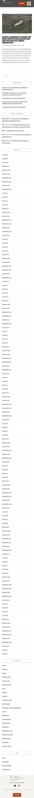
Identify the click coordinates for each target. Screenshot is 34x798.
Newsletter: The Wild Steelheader (11, 707)
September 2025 (7, 189)
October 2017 (6, 546)
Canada (4, 673)
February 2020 (6, 442)
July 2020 (5, 423)
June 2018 (5, 515)
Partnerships (5, 715)
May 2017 (4, 565)
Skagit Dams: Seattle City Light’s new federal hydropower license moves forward (14, 93)
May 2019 (5, 473)
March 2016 (5, 619)
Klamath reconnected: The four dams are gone (15, 142)
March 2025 (5, 208)
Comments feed (6, 765)
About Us (8, 790)
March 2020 (5, 438)
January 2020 (6, 446)
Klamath (4, 692)
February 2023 (6, 304)
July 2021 (4, 377)
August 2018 (5, 507)
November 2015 (6, 634)
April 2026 (5, 162)
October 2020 (6, 411)
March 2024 (5, 254)
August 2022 (5, 327)
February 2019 (6, 484)
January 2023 (6, 308)
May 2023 (5, 292)
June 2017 (5, 561)
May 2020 (5, 431)
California (4, 669)
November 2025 (6, 181)
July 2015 (4, 650)
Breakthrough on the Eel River (15, 130)
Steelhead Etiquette (7, 734)
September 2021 (6, 369)
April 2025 (5, 204)
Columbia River (6, 677)
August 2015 (5, 646)
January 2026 (6, 174)
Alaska (4, 665)
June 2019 (5, 469)
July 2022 (5, 331)
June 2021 (5, 381)
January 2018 (6, 534)
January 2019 (6, 488)
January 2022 (6, 354)
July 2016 (5, 603)
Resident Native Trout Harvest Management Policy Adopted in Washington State (16, 126)
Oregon (4, 711)
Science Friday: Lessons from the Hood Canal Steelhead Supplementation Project (14, 102)
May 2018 (5, 519)
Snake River (5, 727)
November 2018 (6, 496)
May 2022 (5, 339)
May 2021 (4, 385)
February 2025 (6, 212)
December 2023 (6, 266)
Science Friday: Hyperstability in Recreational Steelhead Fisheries (14, 88)
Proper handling (6, 719)
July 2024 (5, 239)
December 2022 (6, 312)
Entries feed (5, 761)
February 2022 (6, 350)
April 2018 (5, 523)
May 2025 (5, 200)
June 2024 (5, 243)
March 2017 (5, 573)
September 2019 (7, 458)
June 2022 (5, 335)
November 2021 (6, 362)
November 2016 (6, 588)
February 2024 (6, 258)
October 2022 (6, 319)
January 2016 (6, 626)
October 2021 (6, 365)
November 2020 (6, 408)
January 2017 (6, 580)
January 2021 (6, 400)
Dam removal (6, 681)
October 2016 (6, 592)
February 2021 (6, 396)
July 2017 (4, 557)
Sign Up (26, 790)
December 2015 (6, 630)
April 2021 (5, 388)
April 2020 (5, 435)
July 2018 (5, 511)
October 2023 (6, 273)
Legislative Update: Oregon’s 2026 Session (14, 107)
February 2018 (6, 531)
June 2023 (5, 289)
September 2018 (7, 504)
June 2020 (5, 427)
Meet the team (6, 704)
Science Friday (6, 723)
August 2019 (5, 461)
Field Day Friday (6, 684)
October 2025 (6, 185)
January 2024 (6, 262)
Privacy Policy (17, 790)
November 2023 (6, 269)
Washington (5, 45)
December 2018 (6, 492)
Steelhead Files (6, 738)
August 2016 (5, 600)
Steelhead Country (7, 730)
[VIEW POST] (17, 23)
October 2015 (6, 638)
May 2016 (5, 611)
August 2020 (5, 419)
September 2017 (6, 550)
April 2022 (5, 342)
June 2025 (5, 197)
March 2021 (5, 392)
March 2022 (5, 346)
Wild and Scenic (6, 746)
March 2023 (5, 300)
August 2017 (5, 554)
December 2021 (6, 358)
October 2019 (6, 454)
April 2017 (5, 569)
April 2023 (5, 296)
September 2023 (7, 277)
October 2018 (6, 500)
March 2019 (5, 481)
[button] (29, 4)
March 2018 (5, 527)
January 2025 (6, 216)
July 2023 (5, 285)
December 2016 (6, 584)
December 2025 (6, 177)
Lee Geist (4, 696)
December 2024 (6, 220)
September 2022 (7, 323)
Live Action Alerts (7, 700)
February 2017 (6, 577)
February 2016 (6, 623)
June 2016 (5, 607)
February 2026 (6, 170)
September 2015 (6, 642)
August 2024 (5, 235)
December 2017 (6, 538)
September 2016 (7, 596)
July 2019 (5, 465)
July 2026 (5, 154)
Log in (3, 758)
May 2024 (5, 246)
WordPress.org (6, 769)
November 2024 (6, 223)
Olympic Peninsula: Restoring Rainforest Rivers (16, 135)
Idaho (3, 688)
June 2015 (5, 653)
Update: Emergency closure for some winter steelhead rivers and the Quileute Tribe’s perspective (16, 40)
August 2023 (5, 281)
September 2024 (7, 231)
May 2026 (5, 158)
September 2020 (7, 415)
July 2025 (5, 193)
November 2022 (6, 316)
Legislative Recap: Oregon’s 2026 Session (13, 98)
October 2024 (6, 227)
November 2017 (6, 542)
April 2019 (5, 477)
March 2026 (5, 166)
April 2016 (5, 615)
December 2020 (6, 404)
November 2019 (6, 450)
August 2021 (5, 373)
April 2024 (5, 250)
